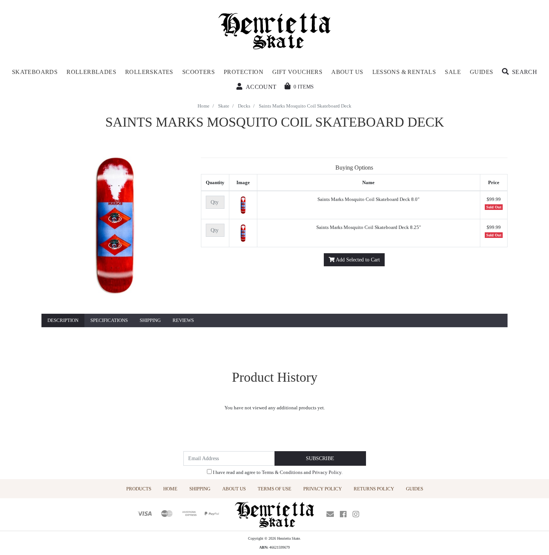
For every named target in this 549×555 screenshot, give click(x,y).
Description (62, 320)
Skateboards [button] (35, 72)
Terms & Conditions (282, 472)
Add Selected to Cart (357, 260)
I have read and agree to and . (277, 472)
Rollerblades (91, 72)
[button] (519, 72)
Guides (414, 489)
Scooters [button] (198, 72)
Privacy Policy (326, 472)
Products (138, 489)
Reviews (183, 320)
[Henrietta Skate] (274, 30)
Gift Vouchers (297, 72)
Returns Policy (374, 489)
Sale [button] (453, 72)
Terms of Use (274, 489)
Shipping (150, 320)
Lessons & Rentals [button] (404, 72)
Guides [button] (481, 72)
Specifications (109, 320)
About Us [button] (347, 72)
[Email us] (330, 514)
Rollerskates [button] (149, 72)
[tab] (62, 321)
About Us (234, 489)
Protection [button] (243, 72)
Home (170, 489)
